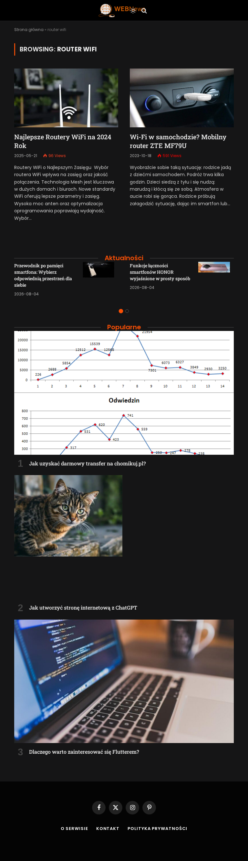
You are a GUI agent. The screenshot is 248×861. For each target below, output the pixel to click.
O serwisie (74, 828)
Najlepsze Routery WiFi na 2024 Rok (62, 141)
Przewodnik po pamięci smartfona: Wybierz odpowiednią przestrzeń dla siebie (43, 275)
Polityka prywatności (157, 828)
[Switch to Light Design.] (133, 11)
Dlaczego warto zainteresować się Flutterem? (84, 751)
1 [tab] (121, 311)
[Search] (143, 10)
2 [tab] (127, 311)
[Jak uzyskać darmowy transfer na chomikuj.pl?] (124, 393)
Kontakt (107, 828)
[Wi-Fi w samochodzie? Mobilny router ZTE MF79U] (182, 98)
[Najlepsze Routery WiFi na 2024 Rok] (66, 98)
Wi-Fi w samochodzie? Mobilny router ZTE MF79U (178, 141)
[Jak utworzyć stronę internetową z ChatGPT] (124, 537)
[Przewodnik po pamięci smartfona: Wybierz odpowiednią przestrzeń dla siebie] (100, 279)
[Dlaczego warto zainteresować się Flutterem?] (124, 681)
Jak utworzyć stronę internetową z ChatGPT (83, 607)
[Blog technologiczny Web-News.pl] (121, 10)
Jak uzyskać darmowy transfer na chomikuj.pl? (87, 463)
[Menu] (105, 10)
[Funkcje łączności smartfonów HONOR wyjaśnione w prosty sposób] (216, 279)
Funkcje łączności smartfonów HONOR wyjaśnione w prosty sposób (160, 272)
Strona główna (29, 29)
